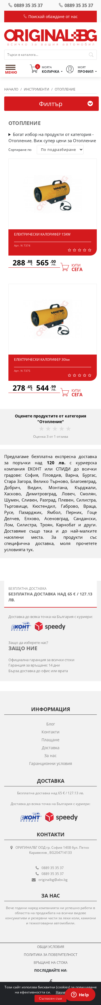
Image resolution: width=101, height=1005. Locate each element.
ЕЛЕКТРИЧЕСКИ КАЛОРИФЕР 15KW (42, 234)
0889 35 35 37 (28, 5)
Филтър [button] (50, 103)
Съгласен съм (50, 998)
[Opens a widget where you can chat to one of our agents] (80, 995)
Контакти (50, 731)
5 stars (68, 429)
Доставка (50, 747)
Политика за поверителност (50, 954)
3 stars (54, 429)
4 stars (61, 429)
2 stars (48, 429)
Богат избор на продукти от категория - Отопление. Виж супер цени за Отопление (52, 137)
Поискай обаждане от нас (52, 16)
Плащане (50, 739)
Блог (50, 724)
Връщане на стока (51, 962)
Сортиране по (19, 149)
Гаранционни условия (50, 763)
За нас (50, 755)
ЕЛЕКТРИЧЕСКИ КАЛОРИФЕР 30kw (42, 359)
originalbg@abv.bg (53, 879)
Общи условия (50, 946)
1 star (41, 429)
